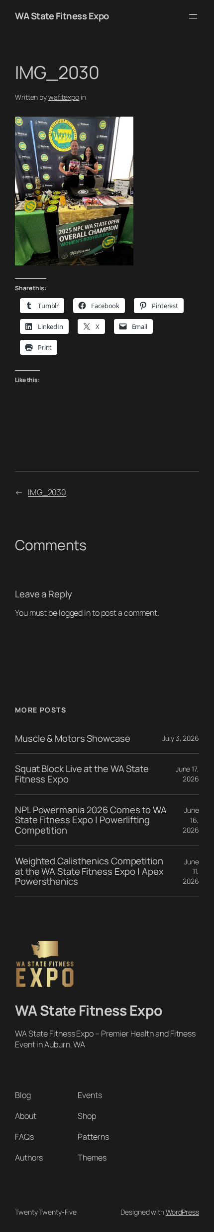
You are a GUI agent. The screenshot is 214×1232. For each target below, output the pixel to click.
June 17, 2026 (187, 773)
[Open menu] (193, 16)
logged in (75, 612)
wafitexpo (63, 97)
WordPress (182, 1212)
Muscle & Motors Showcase (72, 738)
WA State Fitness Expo (62, 15)
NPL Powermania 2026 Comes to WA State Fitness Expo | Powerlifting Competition (91, 820)
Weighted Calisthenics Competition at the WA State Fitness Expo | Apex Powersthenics (89, 871)
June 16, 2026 (191, 819)
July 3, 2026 (180, 738)
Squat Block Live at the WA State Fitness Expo (82, 774)
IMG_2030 (47, 492)
